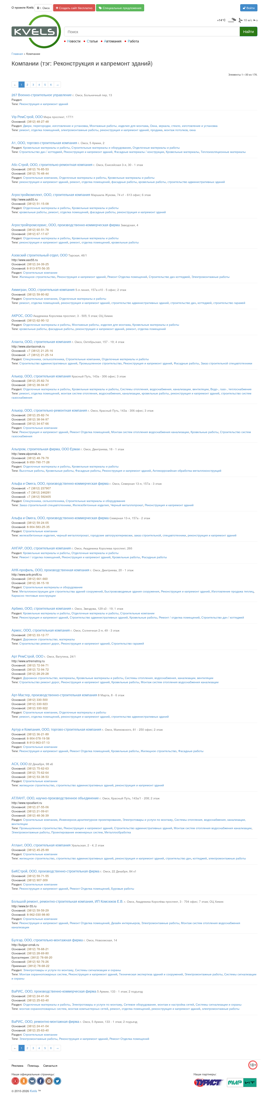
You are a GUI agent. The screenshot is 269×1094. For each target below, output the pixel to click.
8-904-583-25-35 (38, 527)
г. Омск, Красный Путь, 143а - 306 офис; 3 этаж (120, 410)
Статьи (92, 41)
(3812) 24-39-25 (38, 264)
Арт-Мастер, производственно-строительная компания (54, 694)
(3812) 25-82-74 (38, 380)
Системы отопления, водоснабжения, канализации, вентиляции (164, 389)
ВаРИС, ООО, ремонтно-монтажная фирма (45, 1021)
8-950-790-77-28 (38, 462)
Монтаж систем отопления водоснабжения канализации (150, 432)
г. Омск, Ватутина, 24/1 (60, 656)
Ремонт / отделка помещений (39, 557)
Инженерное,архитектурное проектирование (90, 819)
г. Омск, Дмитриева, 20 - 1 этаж (111, 570)
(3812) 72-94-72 (38, 669)
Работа (133, 41)
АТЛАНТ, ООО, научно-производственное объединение (55, 798)
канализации (131, 393)
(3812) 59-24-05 (38, 522)
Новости (73, 41)
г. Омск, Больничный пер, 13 (92, 95)
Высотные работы (31, 470)
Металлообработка (117, 832)
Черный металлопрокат (127, 505)
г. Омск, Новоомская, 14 (100, 940)
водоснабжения (110, 393)
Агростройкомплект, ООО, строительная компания (51, 194)
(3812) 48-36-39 (38, 815)
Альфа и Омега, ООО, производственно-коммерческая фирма (60, 483)
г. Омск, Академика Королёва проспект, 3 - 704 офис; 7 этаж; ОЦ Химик (173, 901)
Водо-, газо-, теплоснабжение (231, 389)
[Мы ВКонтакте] (32, 1081)
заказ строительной (147, 535)
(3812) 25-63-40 (38, 1000)
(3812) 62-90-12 (38, 320)
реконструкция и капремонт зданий (124, 130)
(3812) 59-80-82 (38, 294)
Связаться (50, 1065)
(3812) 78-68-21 (38, 949)
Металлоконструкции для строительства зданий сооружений (61, 591)
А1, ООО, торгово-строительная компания (44, 142)
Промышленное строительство (100, 363)
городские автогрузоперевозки (111, 535)
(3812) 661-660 (37, 579)
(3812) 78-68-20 (41, 957)
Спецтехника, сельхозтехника (43, 359)
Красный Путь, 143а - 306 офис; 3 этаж (99, 376)
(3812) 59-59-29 (38, 910)
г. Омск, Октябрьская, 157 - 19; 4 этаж (98, 342)
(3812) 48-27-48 (38, 121)
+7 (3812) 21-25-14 (40, 355)
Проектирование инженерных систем (77, 832)
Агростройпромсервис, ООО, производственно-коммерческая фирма (66, 224)
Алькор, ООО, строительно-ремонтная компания (49, 410)
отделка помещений (45, 130)
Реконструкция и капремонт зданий (43, 104)
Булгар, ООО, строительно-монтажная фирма (47, 940)
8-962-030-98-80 (38, 914)
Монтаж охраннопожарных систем (43, 974)
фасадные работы (124, 182)
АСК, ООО (20, 763)
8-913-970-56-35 (38, 268)
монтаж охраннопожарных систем (42, 1008)
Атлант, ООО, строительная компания (41, 845)
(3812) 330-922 (37, 708)
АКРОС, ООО (22, 315)
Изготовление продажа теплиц (232, 591)
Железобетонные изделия (91, 505)
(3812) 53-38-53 (38, 777)
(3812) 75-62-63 (38, 768)
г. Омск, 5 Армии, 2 (91, 143)
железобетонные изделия (37, 535)
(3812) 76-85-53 (38, 169)
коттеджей (205, 303)
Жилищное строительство (37, 276)
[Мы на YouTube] (15, 1081)
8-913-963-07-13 (38, 742)
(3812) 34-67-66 (38, 423)
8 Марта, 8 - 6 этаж (111, 695)
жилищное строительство (36, 785)
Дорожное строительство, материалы (49, 639)
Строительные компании (40, 177)
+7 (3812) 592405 (39, 496)
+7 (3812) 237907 (39, 488)
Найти (248, 31)
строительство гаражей (229, 303)
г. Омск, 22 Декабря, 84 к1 (118, 871)
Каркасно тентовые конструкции (34, 595)
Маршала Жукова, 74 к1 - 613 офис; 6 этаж (121, 195)
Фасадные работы (186, 363)
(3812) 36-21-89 (38, 734)
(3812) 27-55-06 (38, 807)
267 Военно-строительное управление (42, 94)
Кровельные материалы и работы (46, 147)
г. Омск (44, 8)
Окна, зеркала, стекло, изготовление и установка (184, 125)
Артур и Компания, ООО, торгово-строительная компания (56, 729)
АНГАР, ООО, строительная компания (41, 548)
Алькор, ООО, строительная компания (41, 376)
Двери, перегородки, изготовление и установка (55, 125)
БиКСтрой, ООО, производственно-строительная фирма (55, 871)
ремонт (24, 130)
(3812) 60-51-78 (38, 229)
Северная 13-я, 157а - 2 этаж (129, 518)
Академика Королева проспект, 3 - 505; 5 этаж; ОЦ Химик (73, 316)
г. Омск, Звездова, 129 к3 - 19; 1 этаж (97, 608)
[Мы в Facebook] (40, 1081)
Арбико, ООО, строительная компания (41, 608)
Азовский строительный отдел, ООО (39, 255)
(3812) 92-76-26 (38, 961)
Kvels (33, 1091)
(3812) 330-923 (37, 704)
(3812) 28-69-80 (38, 953)
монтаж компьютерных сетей (88, 1008)
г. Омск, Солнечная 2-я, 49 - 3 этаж (95, 630)
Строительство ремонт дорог (39, 643)
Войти (250, 8)
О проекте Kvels (23, 7)
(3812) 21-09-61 (38, 811)
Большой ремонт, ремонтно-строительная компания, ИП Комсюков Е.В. (67, 901)
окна (192, 130)
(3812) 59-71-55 (38, 876)
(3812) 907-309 (37, 880)
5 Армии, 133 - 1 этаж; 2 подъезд (120, 991)
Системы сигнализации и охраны (98, 970)
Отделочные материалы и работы (156, 147)
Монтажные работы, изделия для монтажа (119, 125)
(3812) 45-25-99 (38, 850)
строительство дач (183, 303)
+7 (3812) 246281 (39, 492)
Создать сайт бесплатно (75, 8)
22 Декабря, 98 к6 (40, 764)
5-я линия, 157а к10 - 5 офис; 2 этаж (100, 290)
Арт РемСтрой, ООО (27, 656)
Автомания (112, 41)
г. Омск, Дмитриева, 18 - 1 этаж (102, 449)
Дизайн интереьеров (125, 923)
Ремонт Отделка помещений (127, 276)
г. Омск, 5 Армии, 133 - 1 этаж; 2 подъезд (108, 1021)
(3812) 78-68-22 (38, 966)
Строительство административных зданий (48, 363)
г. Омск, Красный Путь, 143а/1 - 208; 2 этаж (130, 798)
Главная (17, 53)
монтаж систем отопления (79, 393)
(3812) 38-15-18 (38, 583)
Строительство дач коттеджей (169, 276)
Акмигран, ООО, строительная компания (43, 289)
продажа (156, 130)
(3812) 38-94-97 (38, 385)
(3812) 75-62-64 (38, 772)
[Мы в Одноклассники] (24, 1081)
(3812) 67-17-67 (38, 234)
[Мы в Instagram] (49, 1081)
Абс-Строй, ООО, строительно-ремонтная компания (52, 164)
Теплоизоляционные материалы (223, 152)
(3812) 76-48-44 (38, 173)
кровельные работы (152, 182)
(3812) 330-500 (37, 699)
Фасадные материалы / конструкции (139, 152)
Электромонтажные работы (210, 276)
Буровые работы (122, 888)
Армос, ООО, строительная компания (41, 630)
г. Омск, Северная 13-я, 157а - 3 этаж (135, 483)
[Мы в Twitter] (57, 1081)
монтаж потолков (176, 130)
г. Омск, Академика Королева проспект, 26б (102, 548)
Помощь (33, 1065)
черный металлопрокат (73, 535)
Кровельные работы (204, 432)
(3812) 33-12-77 (38, 635)
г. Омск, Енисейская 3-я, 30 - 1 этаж (118, 165)
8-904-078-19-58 (38, 738)
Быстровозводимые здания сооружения (131, 591)
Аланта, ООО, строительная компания (41, 341)
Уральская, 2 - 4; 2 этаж (87, 845)
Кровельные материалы (182, 152)
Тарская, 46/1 (77, 255)
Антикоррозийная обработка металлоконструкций (187, 470)
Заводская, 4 (129, 225)
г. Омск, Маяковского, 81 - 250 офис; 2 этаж (132, 729)
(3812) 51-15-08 (38, 203)
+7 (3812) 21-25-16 (40, 350)
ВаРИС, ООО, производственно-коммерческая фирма (54, 991)
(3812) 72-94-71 (38, 665)
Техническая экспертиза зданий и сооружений (151, 974)
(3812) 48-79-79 (38, 458)
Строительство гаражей (127, 643)
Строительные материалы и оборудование (101, 147)
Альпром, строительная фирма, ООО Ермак (46, 449)
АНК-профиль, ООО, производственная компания (50, 569)
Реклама (17, 1065)
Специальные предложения (121, 8)
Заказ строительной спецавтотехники (226, 363)
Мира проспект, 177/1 (59, 117)
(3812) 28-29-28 (38, 673)
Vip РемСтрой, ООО (27, 116)
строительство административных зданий (196, 182)
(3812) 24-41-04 (38, 996)
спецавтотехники (174, 535)
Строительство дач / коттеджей (40, 152)
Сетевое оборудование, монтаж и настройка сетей (159, 1004)
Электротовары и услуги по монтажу (148, 819)
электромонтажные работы (79, 130)
